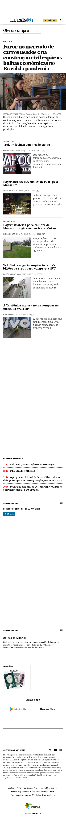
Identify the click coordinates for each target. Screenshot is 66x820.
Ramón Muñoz (9, 274)
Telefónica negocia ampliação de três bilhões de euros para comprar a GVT (29, 267)
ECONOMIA (7, 42)
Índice (38, 795)
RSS (33, 795)
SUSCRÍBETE (50, 20)
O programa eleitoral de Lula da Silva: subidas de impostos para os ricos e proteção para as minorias (32, 479)
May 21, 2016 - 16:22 (35, 234)
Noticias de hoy (48, 795)
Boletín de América (14, 638)
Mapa (32, 792)
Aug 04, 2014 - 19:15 (24, 315)
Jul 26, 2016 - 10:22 (35, 151)
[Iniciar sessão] (60, 20)
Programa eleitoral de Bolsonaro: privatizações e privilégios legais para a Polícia (32, 488)
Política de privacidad (20, 792)
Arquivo (8, 666)
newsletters (10, 503)
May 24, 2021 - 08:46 (51, 114)
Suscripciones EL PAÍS (45, 792)
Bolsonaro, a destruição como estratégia (32, 464)
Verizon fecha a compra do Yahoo (26, 145)
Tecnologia (8, 142)
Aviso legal (38, 788)
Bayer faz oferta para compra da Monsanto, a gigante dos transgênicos (29, 227)
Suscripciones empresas (21, 795)
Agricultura (9, 222)
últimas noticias (13, 458)
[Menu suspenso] (5, 20)
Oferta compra (16, 30)
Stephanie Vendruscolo (14, 114)
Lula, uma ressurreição (22, 470)
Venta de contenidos (24, 788)
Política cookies (50, 788)
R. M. (5, 315)
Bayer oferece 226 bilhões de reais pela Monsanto (30, 184)
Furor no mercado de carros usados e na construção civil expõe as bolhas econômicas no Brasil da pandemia (32, 58)
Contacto (12, 788)
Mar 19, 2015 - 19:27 (32, 274)
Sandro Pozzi (9, 151)
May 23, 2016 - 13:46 (29, 191)
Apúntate (9, 514)
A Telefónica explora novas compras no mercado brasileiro (31, 307)
